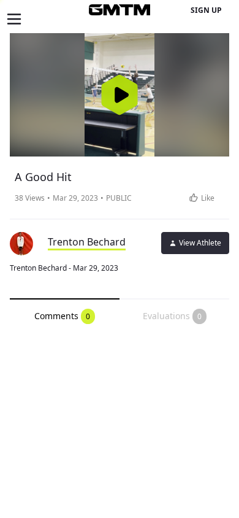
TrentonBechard (87, 242)
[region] (119, 95)
